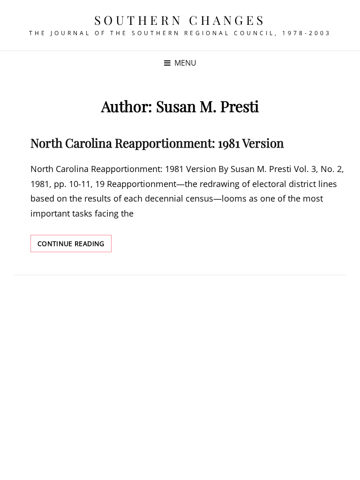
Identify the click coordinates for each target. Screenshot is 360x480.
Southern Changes (180, 20)
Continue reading (75, 245)
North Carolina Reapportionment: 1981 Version (157, 143)
